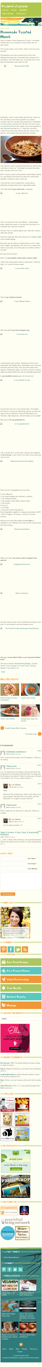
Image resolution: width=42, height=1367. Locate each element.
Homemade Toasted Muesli (15, 34)
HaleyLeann (11, 766)
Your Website (32, 869)
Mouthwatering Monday (23, 663)
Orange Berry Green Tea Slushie (29, 720)
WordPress (14, 1357)
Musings (11, 1005)
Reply (40, 751)
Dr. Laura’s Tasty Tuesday (26, 666)
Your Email (32, 864)
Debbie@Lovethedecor (16, 752)
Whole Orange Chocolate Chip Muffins (8, 699)
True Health (14, 988)
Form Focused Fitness (18, 970)
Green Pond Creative (32, 1357)
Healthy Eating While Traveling (14, 728)
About (5, 10)
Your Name (32, 858)
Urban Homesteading (18, 979)
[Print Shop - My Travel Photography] (15, 1197)
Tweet (3, 672)
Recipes (23, 10)
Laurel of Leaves (20, 1355)
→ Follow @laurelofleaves (10, 1257)
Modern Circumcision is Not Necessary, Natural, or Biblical (10, 1337)
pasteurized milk (8, 126)
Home (4, 1349)
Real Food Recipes (17, 962)
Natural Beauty (16, 996)
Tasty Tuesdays (11, 666)
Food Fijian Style (32, 734)
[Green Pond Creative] (15, 1172)
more (12, 935)
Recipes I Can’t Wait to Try (9, 668)
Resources (7, 13)
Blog (14, 10)
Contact (21, 13)
